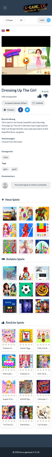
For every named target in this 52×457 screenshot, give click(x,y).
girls (5, 169)
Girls (5, 157)
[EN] (4, 30)
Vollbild (39, 103)
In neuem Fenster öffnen (16, 103)
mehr (42, 20)
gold (14, 169)
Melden (10, 109)
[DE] (8, 30)
